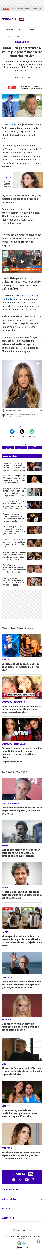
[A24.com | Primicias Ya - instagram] (33, 1179)
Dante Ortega (9, 124)
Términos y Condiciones (22, 1230)
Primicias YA (5, 37)
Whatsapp (32, 436)
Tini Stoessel (21, 29)
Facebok (12, 436)
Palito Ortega (20, 447)
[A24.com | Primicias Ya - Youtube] (26, 1179)
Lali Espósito (9, 29)
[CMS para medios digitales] (22, 1247)
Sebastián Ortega (34, 447)
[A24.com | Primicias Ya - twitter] (19, 1179)
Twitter (22, 436)
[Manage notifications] (38, 1241)
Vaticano (33, 29)
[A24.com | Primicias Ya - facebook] (13, 1179)
